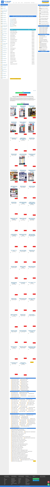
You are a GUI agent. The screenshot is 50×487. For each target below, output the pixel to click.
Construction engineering (14, 483)
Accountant (19, 479)
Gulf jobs (28, 484)
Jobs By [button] (22, 2)
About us (26, 478)
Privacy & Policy (27, 479)
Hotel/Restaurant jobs (13, 480)
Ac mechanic (19, 478)
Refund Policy (27, 481)
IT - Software (12, 482)
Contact (19, 2)
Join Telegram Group (36, 480)
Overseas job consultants (27, 2)
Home (13, 2)
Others (5, 483)
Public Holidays (32, 2)
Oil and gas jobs (13, 478)
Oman (4, 482)
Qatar (4, 481)
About (16, 2)
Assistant (19, 481)
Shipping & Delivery (28, 483)
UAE (4, 478)
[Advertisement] (23, 9)
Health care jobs (13, 479)
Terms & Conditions (28, 480)
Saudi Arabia (5, 479)
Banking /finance (13, 481)
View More (32, 362)
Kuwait (5, 480)
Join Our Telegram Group (27, 92)
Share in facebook (26, 104)
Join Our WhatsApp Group (19, 92)
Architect (19, 480)
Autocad (19, 482)
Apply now (16, 117)
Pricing (26, 482)
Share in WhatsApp (20, 104)
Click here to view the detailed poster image (15, 78)
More (4, 484)
